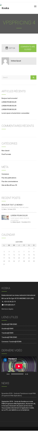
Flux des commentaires (10, 181)
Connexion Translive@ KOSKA (11, 341)
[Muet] (30, 374)
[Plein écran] (34, 374)
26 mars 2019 (12, 209)
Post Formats (6, 154)
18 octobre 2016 (25, 222)
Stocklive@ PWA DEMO (9, 324)
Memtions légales (7, 309)
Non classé (5, 150)
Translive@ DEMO (7, 333)
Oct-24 (12, 48)
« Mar (3, 267)
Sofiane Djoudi (16, 61)
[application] (19, 366)
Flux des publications (9, 178)
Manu (5, 209)
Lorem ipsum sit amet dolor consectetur (15, 113)
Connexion (5, 174)
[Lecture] (4, 374)
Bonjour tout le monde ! (10, 98)
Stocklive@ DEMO (7, 328)
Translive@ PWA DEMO (9, 337)
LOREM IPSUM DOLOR (9, 102)
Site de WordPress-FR (9, 185)
